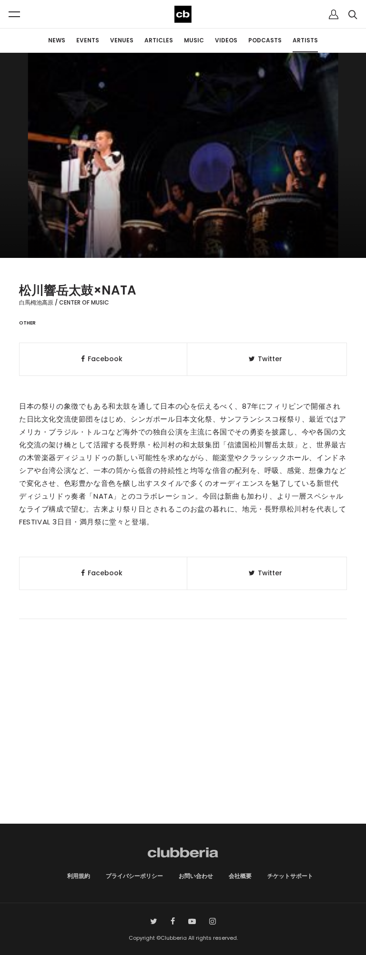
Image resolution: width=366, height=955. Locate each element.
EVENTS (87, 40)
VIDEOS (226, 40)
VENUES (121, 40)
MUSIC (194, 40)
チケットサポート (290, 876)
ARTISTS (305, 40)
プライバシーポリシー (134, 876)
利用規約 (78, 876)
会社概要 (240, 876)
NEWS (56, 40)
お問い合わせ (196, 876)
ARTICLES (158, 40)
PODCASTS (265, 40)
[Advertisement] (183, 742)
